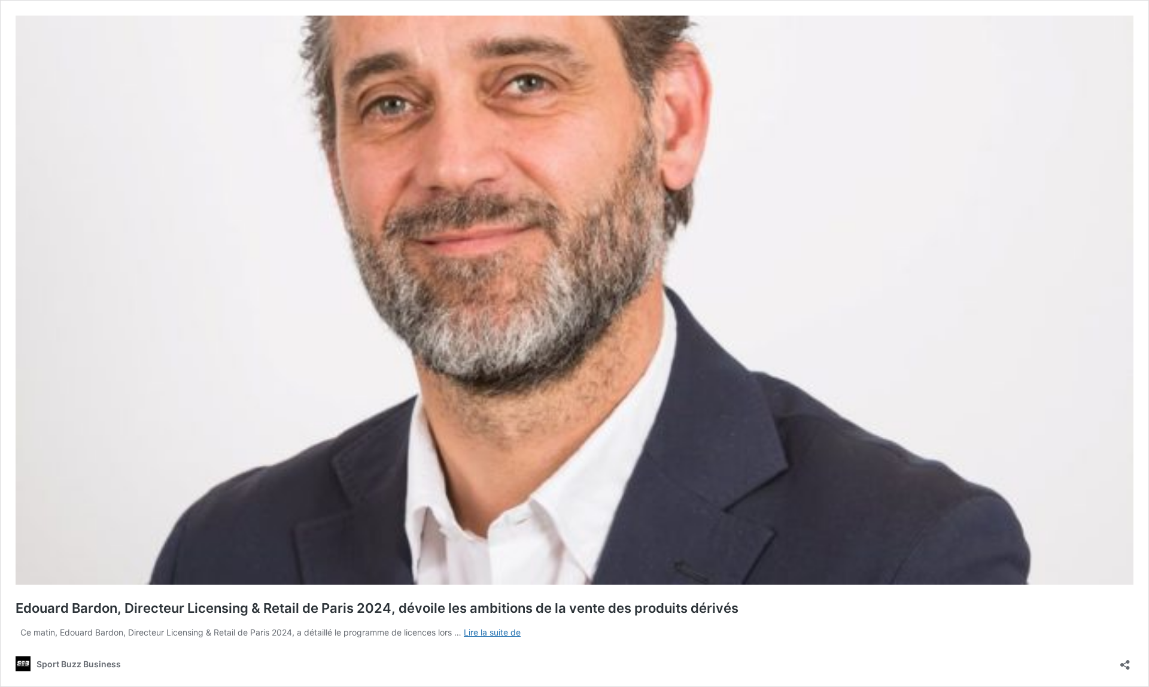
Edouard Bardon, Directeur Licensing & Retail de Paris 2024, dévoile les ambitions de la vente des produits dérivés (377, 608)
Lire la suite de (492, 632)
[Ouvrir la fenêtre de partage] (1125, 661)
